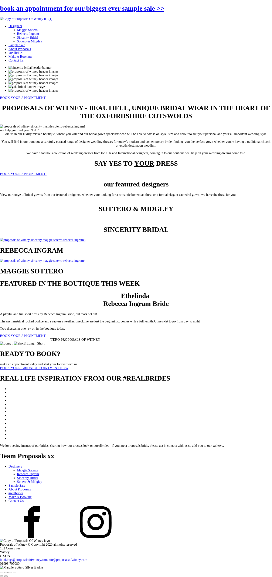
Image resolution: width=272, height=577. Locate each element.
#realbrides (15, 53)
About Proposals (19, 49)
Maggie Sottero (27, 30)
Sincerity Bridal (27, 37)
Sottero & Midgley (29, 41)
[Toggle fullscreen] (6, 572)
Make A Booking (20, 56)
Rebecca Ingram (28, 33)
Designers (15, 26)
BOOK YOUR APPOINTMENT (23, 97)
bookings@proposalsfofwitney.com (24, 560)
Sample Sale (16, 45)
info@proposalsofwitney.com (67, 560)
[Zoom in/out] (1, 572)
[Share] (10, 572)
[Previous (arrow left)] (1, 576)
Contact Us (16, 60)
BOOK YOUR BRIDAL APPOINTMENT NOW (34, 368)
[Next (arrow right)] (6, 576)
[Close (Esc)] (14, 572)
